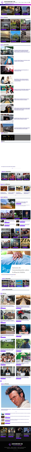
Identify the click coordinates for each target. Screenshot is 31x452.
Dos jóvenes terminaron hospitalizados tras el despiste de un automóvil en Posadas (7, 11)
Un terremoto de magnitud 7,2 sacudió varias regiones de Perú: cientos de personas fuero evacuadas (22, 128)
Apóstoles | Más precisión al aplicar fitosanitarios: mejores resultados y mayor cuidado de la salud (25, 40)
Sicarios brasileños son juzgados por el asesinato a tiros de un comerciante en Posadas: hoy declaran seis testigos (8, 321)
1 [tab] (15, 439)
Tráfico (20, 2)
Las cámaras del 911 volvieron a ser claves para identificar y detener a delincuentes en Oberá (25, 224)
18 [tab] (19, 168)
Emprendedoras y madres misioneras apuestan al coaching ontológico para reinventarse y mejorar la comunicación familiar (21, 80)
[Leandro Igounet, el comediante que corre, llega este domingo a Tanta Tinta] (23, 329)
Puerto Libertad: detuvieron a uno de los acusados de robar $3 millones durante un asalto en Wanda (25, 220)
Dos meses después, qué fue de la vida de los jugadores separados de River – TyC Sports (12, 177)
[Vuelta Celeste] (27, 188)
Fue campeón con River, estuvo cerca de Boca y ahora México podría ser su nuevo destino (8, 363)
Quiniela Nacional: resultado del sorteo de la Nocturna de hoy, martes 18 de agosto (19, 284)
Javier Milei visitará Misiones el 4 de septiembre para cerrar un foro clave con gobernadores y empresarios (18, 11)
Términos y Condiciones (14, 447)
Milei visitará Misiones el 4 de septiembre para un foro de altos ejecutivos (26, 11)
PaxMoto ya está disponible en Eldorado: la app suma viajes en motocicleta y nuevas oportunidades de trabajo (9, 221)
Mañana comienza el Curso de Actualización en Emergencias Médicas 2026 (10, 274)
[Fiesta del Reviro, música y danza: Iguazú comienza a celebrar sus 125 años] (8, 204)
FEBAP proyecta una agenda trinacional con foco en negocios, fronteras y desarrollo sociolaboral (21, 99)
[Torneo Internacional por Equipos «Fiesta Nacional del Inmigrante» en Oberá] (11, 430)
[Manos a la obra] (19, 188)
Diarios (16, 2)
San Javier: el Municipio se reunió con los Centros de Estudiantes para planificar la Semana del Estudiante (6, 245)
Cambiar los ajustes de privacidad (21, 447)
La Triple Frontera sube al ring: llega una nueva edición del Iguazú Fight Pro (25, 235)
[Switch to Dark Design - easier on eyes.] (29, 4)
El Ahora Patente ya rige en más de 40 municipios (22, 320)
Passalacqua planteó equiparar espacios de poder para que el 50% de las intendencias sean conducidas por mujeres (25, 27)
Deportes (25, 2)
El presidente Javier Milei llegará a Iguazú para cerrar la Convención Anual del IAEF (26, 217)
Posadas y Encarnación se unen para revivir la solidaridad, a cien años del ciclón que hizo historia (13, 166)
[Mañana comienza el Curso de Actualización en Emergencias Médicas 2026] (15, 262)
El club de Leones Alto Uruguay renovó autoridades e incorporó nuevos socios (9, 224)
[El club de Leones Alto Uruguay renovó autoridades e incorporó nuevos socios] (2, 225)
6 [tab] (13, 168)
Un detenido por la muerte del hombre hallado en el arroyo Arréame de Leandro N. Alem (4, 28)
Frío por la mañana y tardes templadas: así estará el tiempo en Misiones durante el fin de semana (5, 40)
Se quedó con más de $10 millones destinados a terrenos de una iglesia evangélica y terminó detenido (15, 244)
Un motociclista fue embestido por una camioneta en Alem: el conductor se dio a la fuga (15, 40)
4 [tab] (12, 168)
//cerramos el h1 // (8, 2)
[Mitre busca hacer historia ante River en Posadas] (11, 188)
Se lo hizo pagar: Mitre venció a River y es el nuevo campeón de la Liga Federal (4, 193)
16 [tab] (18, 168)
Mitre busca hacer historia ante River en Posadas (11, 193)
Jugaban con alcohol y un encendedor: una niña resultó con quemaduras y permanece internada (11, 4)
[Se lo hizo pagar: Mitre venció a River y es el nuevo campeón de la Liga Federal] (4, 188)
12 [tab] (16, 168)
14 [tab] (17, 168)
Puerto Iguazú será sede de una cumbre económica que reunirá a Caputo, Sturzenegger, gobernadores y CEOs (7, 335)
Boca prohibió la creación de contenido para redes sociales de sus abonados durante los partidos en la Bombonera (5, 283)
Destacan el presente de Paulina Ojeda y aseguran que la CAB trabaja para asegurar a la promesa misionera (22, 90)
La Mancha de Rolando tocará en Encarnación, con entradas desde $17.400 (21, 70)
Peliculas (22, 2)
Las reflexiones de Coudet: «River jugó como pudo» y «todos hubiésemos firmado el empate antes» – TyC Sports (26, 176)
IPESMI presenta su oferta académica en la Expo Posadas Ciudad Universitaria (22, 363)
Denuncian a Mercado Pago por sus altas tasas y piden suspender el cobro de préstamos (22, 61)
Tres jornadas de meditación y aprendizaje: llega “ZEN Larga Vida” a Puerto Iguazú (25, 245)
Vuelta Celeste (25, 192)
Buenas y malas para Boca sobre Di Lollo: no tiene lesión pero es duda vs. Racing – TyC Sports (19, 177)
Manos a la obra (18, 192)
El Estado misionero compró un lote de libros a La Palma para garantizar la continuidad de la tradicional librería (7, 306)
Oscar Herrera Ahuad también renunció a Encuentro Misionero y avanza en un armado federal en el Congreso (19, 435)
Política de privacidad (7, 447)
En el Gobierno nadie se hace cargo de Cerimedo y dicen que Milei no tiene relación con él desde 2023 (26, 283)
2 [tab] (11, 168)
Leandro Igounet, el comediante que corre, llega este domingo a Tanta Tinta (23, 335)
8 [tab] (14, 168)
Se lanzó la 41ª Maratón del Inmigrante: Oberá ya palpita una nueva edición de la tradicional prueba (6, 234)
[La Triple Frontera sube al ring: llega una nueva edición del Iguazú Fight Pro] (25, 233)
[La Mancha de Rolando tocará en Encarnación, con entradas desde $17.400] (7, 70)
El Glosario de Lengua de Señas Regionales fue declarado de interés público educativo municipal (22, 377)
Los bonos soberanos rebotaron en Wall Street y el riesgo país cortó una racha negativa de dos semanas (27, 435)
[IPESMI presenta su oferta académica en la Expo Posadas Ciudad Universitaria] (23, 357)
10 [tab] (15, 168)
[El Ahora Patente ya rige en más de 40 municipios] (23, 314)
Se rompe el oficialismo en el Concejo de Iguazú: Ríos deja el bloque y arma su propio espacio (8, 377)
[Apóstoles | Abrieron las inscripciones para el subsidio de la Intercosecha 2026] (23, 343)
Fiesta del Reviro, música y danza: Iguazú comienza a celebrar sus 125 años (22, 202)
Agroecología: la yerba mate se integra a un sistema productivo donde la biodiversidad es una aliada (7, 349)
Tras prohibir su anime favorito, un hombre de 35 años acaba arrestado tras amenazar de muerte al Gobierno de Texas (17, 422)
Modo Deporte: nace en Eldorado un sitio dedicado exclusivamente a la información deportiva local (18, 217)
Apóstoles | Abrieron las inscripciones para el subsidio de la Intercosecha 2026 (23, 349)
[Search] (29, 2)
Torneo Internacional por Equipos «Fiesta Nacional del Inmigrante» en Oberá (11, 434)
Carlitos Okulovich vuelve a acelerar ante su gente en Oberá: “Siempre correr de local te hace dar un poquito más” (15, 27)
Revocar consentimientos (20, 448)
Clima (28, 2)
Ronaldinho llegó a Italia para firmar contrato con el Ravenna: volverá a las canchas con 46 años (21, 118)
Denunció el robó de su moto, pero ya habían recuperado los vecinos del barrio (15, 234)
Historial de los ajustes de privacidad (12, 448)
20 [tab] (20, 168)
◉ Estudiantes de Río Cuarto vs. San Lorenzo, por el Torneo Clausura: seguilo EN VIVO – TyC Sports (5, 177)
